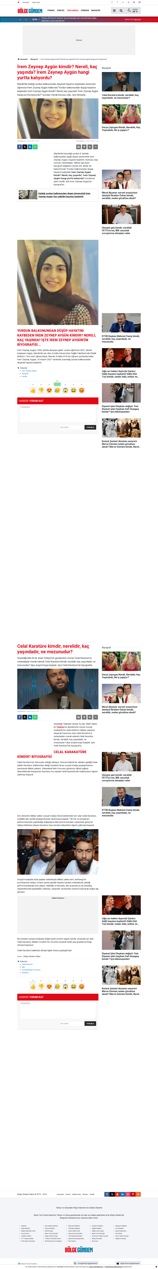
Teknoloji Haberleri (74, 1228)
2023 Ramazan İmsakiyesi (53, 1241)
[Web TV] (134, 2)
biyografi (25, 374)
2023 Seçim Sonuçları (28, 1241)
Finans (51, 10)
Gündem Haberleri (97, 1226)
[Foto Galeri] (139, 2)
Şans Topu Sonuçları (51, 1233)
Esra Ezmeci (25, 1233)
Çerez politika (94, 1267)
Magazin (95, 10)
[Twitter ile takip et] (112, 1194)
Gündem (85, 10)
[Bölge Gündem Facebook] (117, 2)
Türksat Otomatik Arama (53, 1238)
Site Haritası (72, 1241)
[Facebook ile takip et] (107, 1194)
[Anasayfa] (18, 2)
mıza (101, 1267)
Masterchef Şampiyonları (76, 1238)
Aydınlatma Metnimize (113, 1267)
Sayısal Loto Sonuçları (75, 1233)
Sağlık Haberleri (97, 1228)
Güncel (61, 10)
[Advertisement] (34, 166)
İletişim (85, 1194)
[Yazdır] (78, 147)
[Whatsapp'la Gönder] (35, 147)
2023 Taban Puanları (122, 1236)
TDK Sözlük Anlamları (75, 1236)
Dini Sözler (118, 1233)
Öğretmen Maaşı (120, 1238)
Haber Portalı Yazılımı (29, 1264)
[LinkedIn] (30, 147)
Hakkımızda (76, 1194)
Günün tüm (133, 19)
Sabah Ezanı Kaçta (98, 1231)
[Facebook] (19, 147)
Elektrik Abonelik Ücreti (28, 1231)
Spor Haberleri (25, 1228)
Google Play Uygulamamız (87, 1263)
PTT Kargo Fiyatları (27, 1238)
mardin (24, 376)
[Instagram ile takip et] (127, 1194)
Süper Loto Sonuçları (98, 1233)
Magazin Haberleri (121, 1226)
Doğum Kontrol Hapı (51, 1236)
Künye (68, 1194)
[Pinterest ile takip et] (133, 1194)
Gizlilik (92, 1194)
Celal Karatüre (27, 964)
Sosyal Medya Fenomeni (31, 970)
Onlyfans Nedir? (26, 1236)
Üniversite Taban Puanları (100, 1236)
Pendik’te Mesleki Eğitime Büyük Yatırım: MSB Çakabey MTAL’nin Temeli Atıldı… (70, 19)
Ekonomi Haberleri (74, 1226)
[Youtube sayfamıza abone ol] (117, 1194)
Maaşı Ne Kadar (97, 1238)
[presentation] (20, 19)
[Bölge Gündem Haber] (30, 10)
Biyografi (34, 59)
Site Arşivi (95, 1241)
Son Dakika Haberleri (51, 1226)
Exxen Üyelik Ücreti (74, 1231)
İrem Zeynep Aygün (29, 371)
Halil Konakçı (49, 1231)
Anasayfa (24, 59)
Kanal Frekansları (120, 1231)
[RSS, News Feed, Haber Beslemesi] (138, 1194)
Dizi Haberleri (119, 1228)
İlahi (23, 967)
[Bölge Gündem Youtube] (128, 2)
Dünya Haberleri (50, 1228)
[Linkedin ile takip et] (122, 1194)
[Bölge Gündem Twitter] (112, 2)
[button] (84, 147)
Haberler (23, 1226)
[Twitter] (24, 147)
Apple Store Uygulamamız (130, 1263)
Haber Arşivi (36, 2)
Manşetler (26, 2)
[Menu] (114, 10)
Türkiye (60, 727)
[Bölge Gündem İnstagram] (123, 2)
